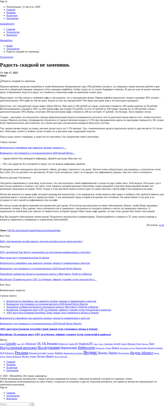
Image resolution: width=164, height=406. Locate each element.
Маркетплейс (68, 347)
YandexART (73, 344)
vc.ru (161, 225)
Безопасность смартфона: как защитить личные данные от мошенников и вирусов (51, 301)
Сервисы (50, 353)
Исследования (49, 348)
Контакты (11, 35)
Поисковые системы (127, 348)
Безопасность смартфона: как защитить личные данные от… (33, 147)
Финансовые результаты (72, 353)
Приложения (141, 348)
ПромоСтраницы (155, 348)
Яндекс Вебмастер (14, 356)
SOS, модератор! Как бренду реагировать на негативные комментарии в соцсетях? (45, 252)
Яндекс (90, 352)
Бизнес (124, 344)
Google (11, 343)
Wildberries (63, 344)
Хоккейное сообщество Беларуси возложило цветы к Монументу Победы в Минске (52, 307)
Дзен (151, 343)
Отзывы (108, 348)
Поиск (115, 347)
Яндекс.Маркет (141, 353)
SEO (23, 344)
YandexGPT (86, 343)
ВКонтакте (131, 344)
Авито (95, 344)
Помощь (11, 12)
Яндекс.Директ (107, 352)
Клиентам (11, 15)
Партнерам (12, 18)
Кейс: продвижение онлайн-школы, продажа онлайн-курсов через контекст (41, 241)
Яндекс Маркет (45, 356)
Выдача (145, 344)
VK (39, 343)
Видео (138, 344)
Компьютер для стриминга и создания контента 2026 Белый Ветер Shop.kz (47, 304)
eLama (2, 344)
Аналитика (108, 344)
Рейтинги (9, 353)
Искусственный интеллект (18, 348)
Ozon (19, 344)
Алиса (101, 344)
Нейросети (86, 348)
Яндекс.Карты (123, 353)
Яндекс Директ (29, 356)
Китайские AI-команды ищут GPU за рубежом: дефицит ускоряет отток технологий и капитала (58, 309)
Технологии (13, 32)
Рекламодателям (37, 353)
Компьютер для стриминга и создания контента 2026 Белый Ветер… (37, 153)
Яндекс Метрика (61, 357)
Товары (58, 353)
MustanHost (6, 40)
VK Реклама (49, 343)
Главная (10, 9)
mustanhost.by (7, 23)
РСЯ (2, 353)
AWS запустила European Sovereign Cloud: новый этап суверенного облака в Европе (52, 312)
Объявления (100, 348)
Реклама (21, 352)
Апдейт (117, 344)
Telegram (30, 343)
